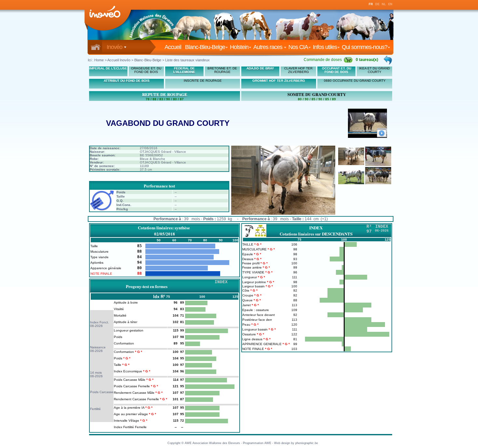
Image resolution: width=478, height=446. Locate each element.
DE (377, 4)
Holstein (239, 47)
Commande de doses (323, 59)
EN (390, 4)
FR (371, 4)
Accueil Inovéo (118, 60)
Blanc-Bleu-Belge (205, 47)
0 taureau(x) (367, 59)
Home (99, 60)
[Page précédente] (388, 60)
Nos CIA (298, 47)
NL (384, 4)
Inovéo (115, 47)
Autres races (268, 47)
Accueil (174, 47)
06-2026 (96, 326)
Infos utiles (325, 47)
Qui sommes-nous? (364, 47)
